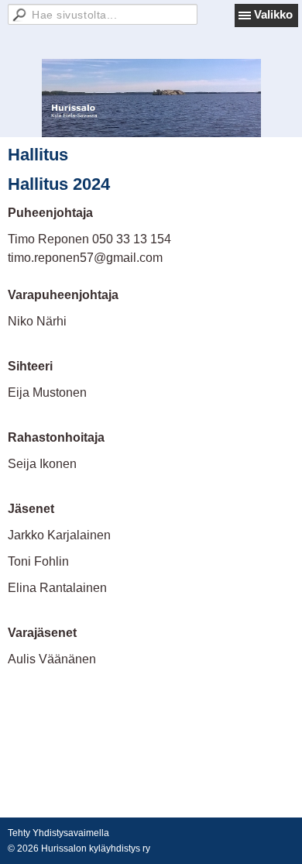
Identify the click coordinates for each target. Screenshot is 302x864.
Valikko (273, 14)
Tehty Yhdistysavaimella (58, 833)
